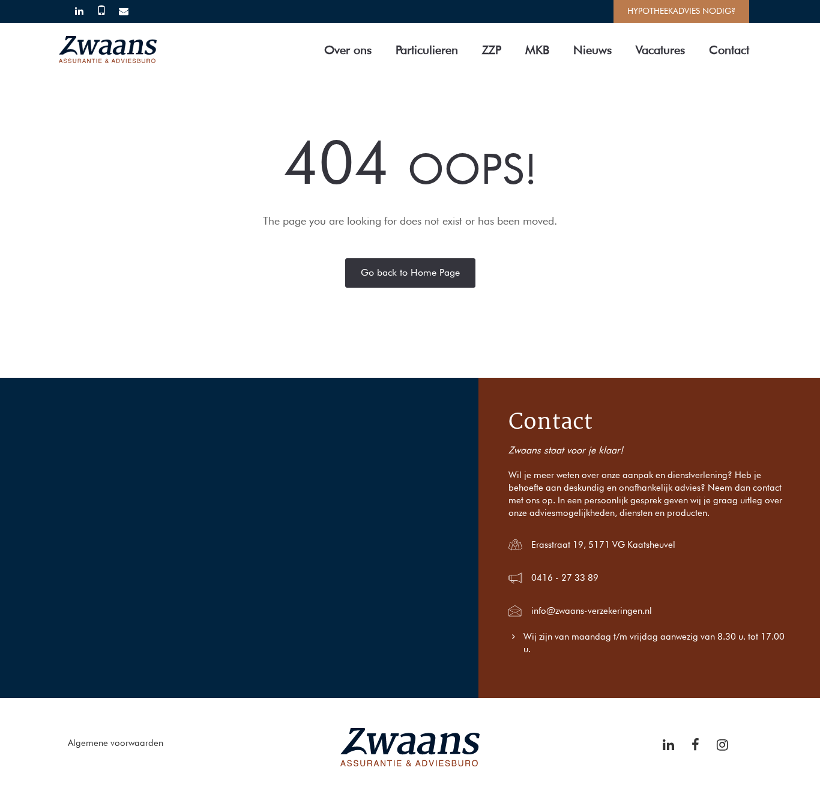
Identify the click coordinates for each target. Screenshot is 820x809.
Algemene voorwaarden (115, 743)
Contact (729, 50)
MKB (537, 50)
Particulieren (427, 50)
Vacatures (660, 50)
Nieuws (592, 50)
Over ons (348, 50)
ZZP (491, 50)
